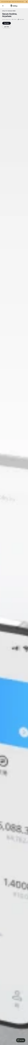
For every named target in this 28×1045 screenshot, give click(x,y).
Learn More (6, 26)
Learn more (21, 1)
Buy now (6, 23)
